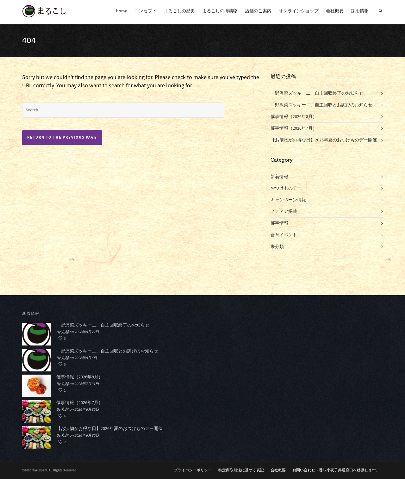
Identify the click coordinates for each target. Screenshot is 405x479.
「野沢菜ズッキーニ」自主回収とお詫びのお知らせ (321, 105)
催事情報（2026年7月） (294, 128)
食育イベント (284, 235)
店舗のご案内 (258, 11)
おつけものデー (286, 188)
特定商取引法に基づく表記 (241, 470)
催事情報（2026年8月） (294, 117)
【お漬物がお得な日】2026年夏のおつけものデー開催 (324, 140)
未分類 (277, 247)
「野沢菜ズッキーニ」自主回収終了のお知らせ (317, 93)
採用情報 (360, 11)
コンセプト (145, 11)
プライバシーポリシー (193, 470)
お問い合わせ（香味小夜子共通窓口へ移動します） (336, 470)
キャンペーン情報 (288, 200)
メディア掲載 (284, 212)
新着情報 (279, 177)
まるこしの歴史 (179, 11)
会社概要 (335, 11)
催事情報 (279, 223)
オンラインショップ (299, 11)
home (121, 11)
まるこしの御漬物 (220, 11)
